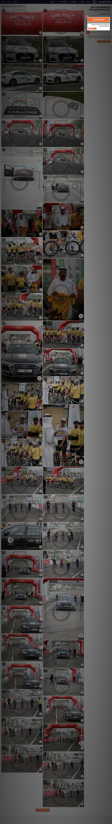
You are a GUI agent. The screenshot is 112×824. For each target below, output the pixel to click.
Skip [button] (94, 28)
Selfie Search (99, 20)
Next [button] (90, 28)
